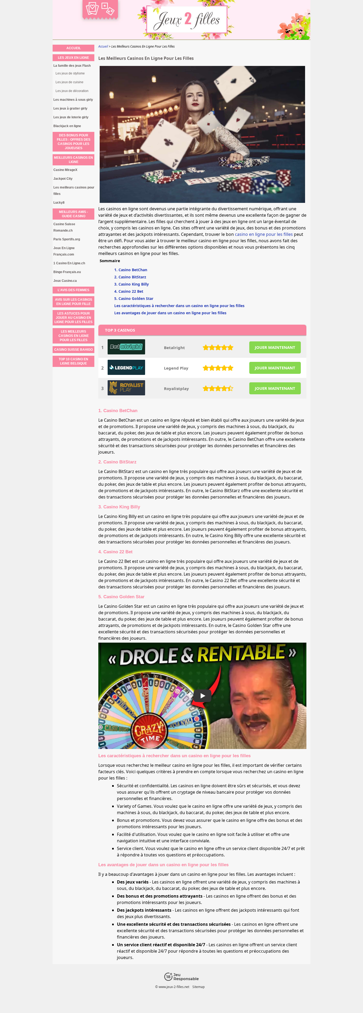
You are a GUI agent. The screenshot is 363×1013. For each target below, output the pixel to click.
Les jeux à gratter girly (70, 108)
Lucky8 (59, 202)
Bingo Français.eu (67, 272)
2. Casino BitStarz (130, 276)
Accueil (73, 48)
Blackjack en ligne (67, 126)
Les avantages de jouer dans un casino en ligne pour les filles (170, 312)
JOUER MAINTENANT (275, 347)
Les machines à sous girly (73, 100)
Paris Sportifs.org (66, 239)
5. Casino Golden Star (133, 298)
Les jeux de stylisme (70, 73)
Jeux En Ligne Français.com (64, 251)
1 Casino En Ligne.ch (69, 263)
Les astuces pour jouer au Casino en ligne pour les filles (73, 318)
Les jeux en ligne (73, 58)
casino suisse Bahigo (73, 349)
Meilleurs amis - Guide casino (73, 214)
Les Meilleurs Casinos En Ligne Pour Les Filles (73, 336)
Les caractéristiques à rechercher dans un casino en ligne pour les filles (179, 305)
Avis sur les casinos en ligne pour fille (73, 302)
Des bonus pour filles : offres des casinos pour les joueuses (73, 141)
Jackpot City (63, 179)
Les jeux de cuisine (69, 82)
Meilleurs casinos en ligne (73, 160)
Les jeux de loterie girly (70, 117)
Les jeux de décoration (72, 91)
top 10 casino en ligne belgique (73, 361)
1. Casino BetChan (130, 269)
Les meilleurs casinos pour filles (73, 191)
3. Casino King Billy (131, 284)
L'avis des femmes (73, 290)
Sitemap (198, 987)
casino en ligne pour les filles (264, 234)
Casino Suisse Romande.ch (64, 227)
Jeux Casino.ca (65, 281)
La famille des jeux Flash (72, 66)
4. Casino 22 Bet (128, 291)
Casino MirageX (65, 170)
